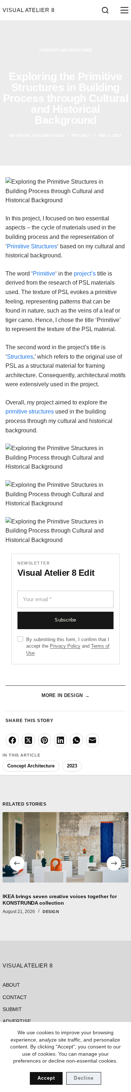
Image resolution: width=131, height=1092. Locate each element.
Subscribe (65, 620)
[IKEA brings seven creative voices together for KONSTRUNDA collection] (65, 847)
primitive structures (30, 411)
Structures (20, 357)
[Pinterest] (44, 740)
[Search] (105, 10)
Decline (83, 1078)
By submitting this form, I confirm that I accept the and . (68, 646)
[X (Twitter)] (28, 740)
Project (81, 135)
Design (51, 911)
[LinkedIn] (60, 740)
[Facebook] (12, 740)
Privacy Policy (65, 646)
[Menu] (123, 10)
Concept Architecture (65, 50)
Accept (46, 1078)
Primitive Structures (32, 246)
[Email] (92, 740)
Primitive (44, 273)
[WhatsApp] (76, 740)
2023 (72, 766)
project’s (85, 273)
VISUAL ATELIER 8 (28, 10)
